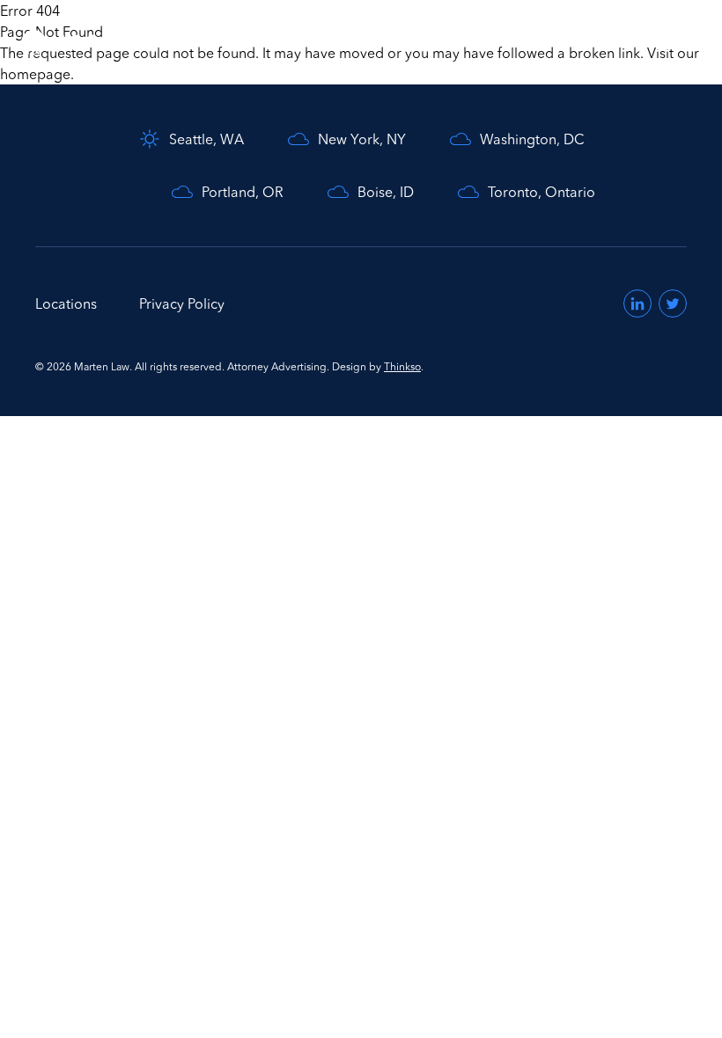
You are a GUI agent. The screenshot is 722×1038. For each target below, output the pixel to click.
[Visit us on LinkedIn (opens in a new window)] (637, 303)
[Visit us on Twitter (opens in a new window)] (673, 303)
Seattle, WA (206, 139)
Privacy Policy (182, 303)
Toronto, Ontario (541, 192)
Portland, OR (243, 192)
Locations (66, 303)
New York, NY (362, 139)
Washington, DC (532, 139)
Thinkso (402, 366)
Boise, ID (385, 192)
